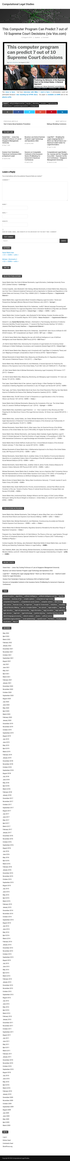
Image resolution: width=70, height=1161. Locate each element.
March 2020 (6, 714)
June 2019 (6, 742)
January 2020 (7, 720)
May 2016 (6, 857)
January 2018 (7, 795)
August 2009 (7, 1110)
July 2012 (6, 1001)
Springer (52, 302)
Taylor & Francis (51, 353)
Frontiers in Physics (46, 293)
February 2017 (7, 829)
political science (7, 106)
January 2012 (7, 1019)
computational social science (30, 602)
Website (5, 221)
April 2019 (6, 748)
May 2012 (6, 1007)
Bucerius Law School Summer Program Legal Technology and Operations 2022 (35, 139)
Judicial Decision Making (11, 607)
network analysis (28, 616)
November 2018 (8, 764)
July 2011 (6, 1038)
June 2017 (6, 817)
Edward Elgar (32, 311)
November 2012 (8, 988)
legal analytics (52, 607)
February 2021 (7, 680)
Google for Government (41, 604)
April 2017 (6, 823)
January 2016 (7, 870)
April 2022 (6, 636)
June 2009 (6, 1116)
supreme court (41, 619)
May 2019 (6, 745)
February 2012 (7, 1016)
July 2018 (6, 776)
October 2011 (7, 1029)
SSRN (47, 311)
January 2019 (7, 758)
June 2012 (6, 1004)
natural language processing (12, 616)
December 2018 (8, 761)
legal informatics (36, 610)
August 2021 (7, 661)
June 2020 (6, 705)
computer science (46, 602)
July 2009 (6, 1113)
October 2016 (7, 842)
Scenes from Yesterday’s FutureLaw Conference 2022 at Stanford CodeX (11, 154)
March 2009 (6, 1125)
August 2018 (7, 773)
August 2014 (7, 923)
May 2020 (6, 708)
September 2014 (8, 920)
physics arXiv (6, 97)
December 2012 (8, 985)
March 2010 (6, 1088)
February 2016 (7, 867)
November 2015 (8, 876)
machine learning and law (55, 613)
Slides (33, 399)
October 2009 (7, 1103)
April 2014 (6, 935)
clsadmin (37, 37)
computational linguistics (11, 602)
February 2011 (7, 1054)
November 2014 (8, 913)
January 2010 (7, 1094)
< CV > (4, 255)
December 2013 (8, 948)
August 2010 (7, 1072)
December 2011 (8, 1022)
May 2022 (6, 633)
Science (10, 372)
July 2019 (6, 739)
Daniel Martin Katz (8, 253)
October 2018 (7, 767)
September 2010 (8, 1069)
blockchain (6, 599)
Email (4, 212)
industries (54, 604)
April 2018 (6, 786)
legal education (8, 610)
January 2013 (7, 982)
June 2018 (6, 780)
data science (7, 604)
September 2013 (8, 957)
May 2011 (6, 1044)
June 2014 (6, 929)
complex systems (29, 599)
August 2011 (7, 1035)
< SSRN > (10, 255)
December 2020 (8, 686)
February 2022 (7, 642)
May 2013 (6, 970)
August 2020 (7, 699)
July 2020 (6, 702)
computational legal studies (45, 599)
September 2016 (8, 845)
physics (38, 616)
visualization (7, 621)
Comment (45, 37)
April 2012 (6, 1010)
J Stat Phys (37, 359)
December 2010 (8, 1060)
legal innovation (48, 610)
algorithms (19, 596)
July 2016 (6, 851)
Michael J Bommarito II (9, 259)
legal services (7, 613)
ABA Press (40, 339)
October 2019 (7, 730)
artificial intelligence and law (17, 103)
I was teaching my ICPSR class (26, 94)
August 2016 (7, 848)
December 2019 (8, 723)
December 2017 (8, 798)
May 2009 (6, 1119)
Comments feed (8, 1143)
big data (28, 103)
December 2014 (8, 910)
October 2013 (7, 954)
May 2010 (6, 1082)
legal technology (52, 103)
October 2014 (7, 917)
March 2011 (6, 1051)
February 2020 (7, 717)
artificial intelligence (30, 596)
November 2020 (8, 689)
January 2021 (7, 683)
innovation (43, 103)
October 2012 (7, 991)
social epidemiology (29, 619)
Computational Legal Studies (18, 4)
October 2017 (7, 804)
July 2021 (6, 664)
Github (41, 311)
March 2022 (6, 639)
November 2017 (8, 801)
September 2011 (8, 1032)
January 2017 (7, 832)
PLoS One (62, 366)
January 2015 (7, 907)
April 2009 (6, 1122)
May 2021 (6, 670)
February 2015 (7, 904)
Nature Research (43, 317)
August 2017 (7, 811)
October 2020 (7, 692)
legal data (62, 607)
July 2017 (6, 814)
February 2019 (7, 755)
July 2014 (6, 926)
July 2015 (6, 889)
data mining (36, 103)
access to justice (8, 596)
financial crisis (17, 604)
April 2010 (6, 1085)
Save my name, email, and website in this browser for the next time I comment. (29, 232)
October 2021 (7, 655)
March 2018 (6, 789)
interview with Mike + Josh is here (37, 92)
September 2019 (8, 733)
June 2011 (6, 1041)
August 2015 (7, 885)
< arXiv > (16, 255)
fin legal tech (28, 604)
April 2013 (6, 973)
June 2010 (6, 1079)
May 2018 (6, 783)
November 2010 (8, 1063)
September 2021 (8, 658)
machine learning (39, 613)
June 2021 (6, 667)
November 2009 (8, 1100)
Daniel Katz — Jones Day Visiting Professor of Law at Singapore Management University (11, 140)
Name (4, 204)
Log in (5, 1137)
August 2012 (7, 998)
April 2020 (6, 711)
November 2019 (8, 727)
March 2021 (6, 677)
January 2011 (7, 1057)
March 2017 (6, 826)
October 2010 (7, 1066)
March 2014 (6, 938)
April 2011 (6, 1047)
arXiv (53, 311)
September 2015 (8, 882)
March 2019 (6, 751)
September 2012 (8, 994)
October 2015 (7, 879)
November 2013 (8, 951)
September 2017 (8, 808)
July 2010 (6, 1075)
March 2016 (6, 864)
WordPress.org (7, 1146)
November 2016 (8, 839)
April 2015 (6, 898)
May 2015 (6, 895)
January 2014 (7, 945)
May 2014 (6, 932)
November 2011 (8, 1026)
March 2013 (6, 976)
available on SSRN (54, 94)
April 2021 (6, 674)
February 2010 (7, 1091)
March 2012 (6, 1013)
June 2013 (6, 966)
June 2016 (6, 854)
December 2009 (8, 1097)
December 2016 (8, 836)
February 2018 (7, 792)
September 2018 (8, 770)
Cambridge (22, 284)
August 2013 (7, 960)
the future (51, 619)
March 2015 (6, 901)
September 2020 (8, 695)
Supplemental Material (59, 317)
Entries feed (7, 1140)
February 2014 (7, 941)
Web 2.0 (15, 621)
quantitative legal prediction (21, 106)
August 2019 (7, 736)
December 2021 (8, 649)
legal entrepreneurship (22, 610)
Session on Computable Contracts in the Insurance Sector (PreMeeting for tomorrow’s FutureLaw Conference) (33, 156)
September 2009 (8, 1107)
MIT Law (42, 333)
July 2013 (6, 963)
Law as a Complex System (29, 607)
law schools (42, 607)
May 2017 (6, 820)
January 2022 (7, 646)
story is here (10, 92)
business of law (17, 599)
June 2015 (6, 892)
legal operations (60, 610)
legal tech (17, 613)
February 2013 (7, 979)
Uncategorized (34, 106)
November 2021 (8, 652)
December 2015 (8, 873)
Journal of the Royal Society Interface (14, 326)
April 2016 (6, 860)
